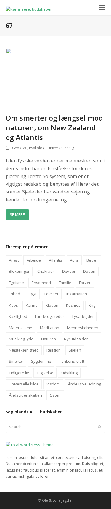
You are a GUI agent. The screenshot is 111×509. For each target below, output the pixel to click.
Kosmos (73, 305)
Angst (14, 260)
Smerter (16, 361)
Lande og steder (49, 316)
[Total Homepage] (30, 444)
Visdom (53, 384)
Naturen (48, 338)
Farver (85, 282)
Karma (32, 305)
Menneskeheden (82, 327)
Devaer (68, 271)
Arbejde (34, 260)
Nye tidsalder (76, 338)
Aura (74, 260)
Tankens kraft (71, 361)
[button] (102, 7)
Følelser (51, 293)
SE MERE (17, 214)
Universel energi (61, 147)
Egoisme (16, 282)
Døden (89, 271)
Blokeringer (19, 271)
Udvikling (69, 372)
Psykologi (37, 147)
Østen (55, 395)
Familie (65, 282)
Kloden (52, 305)
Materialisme (20, 327)
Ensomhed (41, 282)
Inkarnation (76, 293)
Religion (53, 350)
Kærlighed (18, 316)
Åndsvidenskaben (25, 395)
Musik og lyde (21, 338)
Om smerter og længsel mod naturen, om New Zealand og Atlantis (54, 127)
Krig (92, 305)
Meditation (49, 327)
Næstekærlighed (24, 350)
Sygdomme (41, 361)
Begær (92, 260)
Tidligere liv (19, 372)
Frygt (32, 293)
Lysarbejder (83, 316)
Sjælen (75, 350)
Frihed (14, 293)
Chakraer (45, 271)
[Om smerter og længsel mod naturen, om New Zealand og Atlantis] (35, 77)
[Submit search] (99, 427)
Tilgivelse (45, 372)
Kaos (13, 305)
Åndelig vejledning (84, 384)
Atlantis (55, 260)
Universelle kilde (24, 384)
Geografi (19, 147)
